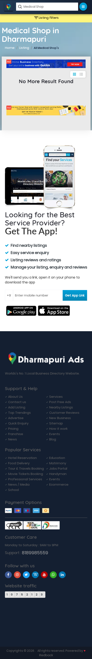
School (13, 490)
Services (56, 396)
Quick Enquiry (18, 423)
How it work (58, 428)
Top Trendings (19, 412)
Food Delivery (19, 463)
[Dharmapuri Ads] (46, 64)
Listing (24, 47)
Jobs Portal (58, 468)
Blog (52, 439)
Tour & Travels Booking (26, 468)
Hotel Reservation (22, 458)
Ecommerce (58, 484)
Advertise (16, 418)
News (12, 439)
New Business (60, 418)
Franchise (15, 434)
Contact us (17, 402)
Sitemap (56, 423)
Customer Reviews (64, 412)
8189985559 (35, 553)
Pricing (13, 428)
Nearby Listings (61, 407)
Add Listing (16, 407)
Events (54, 434)
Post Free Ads (60, 402)
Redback (46, 655)
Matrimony (57, 463)
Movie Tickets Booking (25, 474)
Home (10, 47)
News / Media (19, 484)
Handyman (58, 474)
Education (57, 458)
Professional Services (25, 479)
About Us (15, 396)
